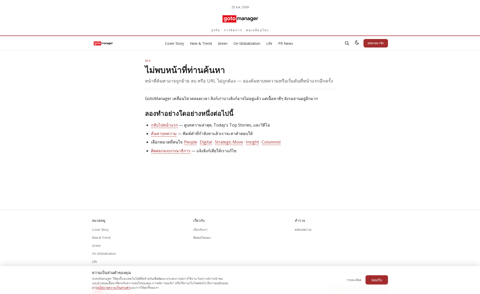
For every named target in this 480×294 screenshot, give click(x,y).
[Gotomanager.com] (240, 19)
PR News (285, 43)
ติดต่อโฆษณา (202, 238)
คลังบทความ (303, 230)
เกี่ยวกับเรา (200, 230)
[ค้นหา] (347, 43)
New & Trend (201, 43)
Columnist (271, 142)
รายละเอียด (354, 280)
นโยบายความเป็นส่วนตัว (114, 288)
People (190, 142)
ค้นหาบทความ (164, 133)
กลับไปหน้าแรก (164, 125)
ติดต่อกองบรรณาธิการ (170, 151)
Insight (252, 142)
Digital (206, 142)
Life (269, 43)
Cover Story (174, 43)
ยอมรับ (377, 280)
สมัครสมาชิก (376, 43)
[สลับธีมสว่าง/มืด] (357, 43)
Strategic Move (229, 142)
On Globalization (247, 43)
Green (223, 43)
